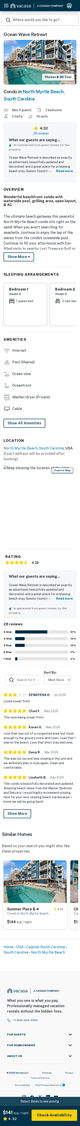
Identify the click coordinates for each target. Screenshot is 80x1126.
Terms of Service (40, 1077)
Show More (17, 813)
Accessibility (22, 1085)
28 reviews (41, 133)
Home (9, 947)
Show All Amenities (24, 423)
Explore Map (62, 470)
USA (20, 947)
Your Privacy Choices (47, 1085)
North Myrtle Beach (43, 91)
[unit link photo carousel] (35, 881)
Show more (18, 257)
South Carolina (19, 99)
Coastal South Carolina (45, 947)
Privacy (69, 1072)
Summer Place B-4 (23, 909)
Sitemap (47, 1072)
